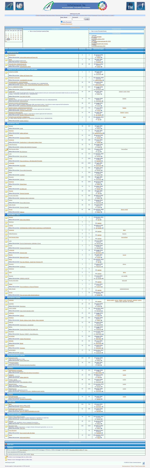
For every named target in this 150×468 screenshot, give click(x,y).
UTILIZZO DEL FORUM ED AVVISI (17, 64)
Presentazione (23, 62)
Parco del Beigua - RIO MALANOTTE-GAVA (31, 161)
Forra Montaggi (12, 430)
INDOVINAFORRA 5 (25, 437)
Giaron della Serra (24, 360)
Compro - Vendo (13, 379)
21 (15, 37)
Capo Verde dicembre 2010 (27, 310)
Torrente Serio (23, 252)
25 (8, 39)
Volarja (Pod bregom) (25, 338)
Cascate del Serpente (25, 248)
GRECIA (11, 322)
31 (6, 41)
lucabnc (126, 112)
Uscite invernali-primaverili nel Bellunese (30, 423)
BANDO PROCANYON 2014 (27, 115)
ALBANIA (11, 300)
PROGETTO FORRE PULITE (27, 89)
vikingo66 (124, 280)
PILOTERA (22, 165)
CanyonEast (124, 149)
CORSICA (11, 313)
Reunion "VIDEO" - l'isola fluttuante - (29, 334)
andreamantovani (124, 289)
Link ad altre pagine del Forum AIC (29, 57)
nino (99, 151)
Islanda (22, 352)
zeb (99, 119)
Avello (21, 128)
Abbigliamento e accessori (15, 370)
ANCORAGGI (23, 386)
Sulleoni (22, 315)
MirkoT (98, 94)
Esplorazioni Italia (13, 358)
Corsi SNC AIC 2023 (25, 96)
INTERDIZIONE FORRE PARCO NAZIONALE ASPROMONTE (35, 228)
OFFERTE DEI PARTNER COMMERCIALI (19, 117)
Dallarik (121, 91)
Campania (11, 139)
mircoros (99, 243)
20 (13, 37)
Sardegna (11, 181)
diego (124, 272)
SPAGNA (11, 341)
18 (8, 37)
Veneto (10, 209)
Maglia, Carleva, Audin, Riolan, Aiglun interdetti (32, 320)
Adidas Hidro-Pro (24, 377)
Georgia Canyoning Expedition (27, 365)
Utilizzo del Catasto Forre (26, 75)
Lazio (10, 153)
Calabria (11, 135)
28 (15, 39)
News (10, 404)
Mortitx (21, 343)
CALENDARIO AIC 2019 (26, 80)
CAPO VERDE (12, 308)
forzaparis (129, 300)
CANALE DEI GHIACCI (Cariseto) (28, 147)
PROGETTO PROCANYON (16, 112)
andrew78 (98, 329)
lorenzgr (99, 174)
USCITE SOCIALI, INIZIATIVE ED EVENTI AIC (20, 108)
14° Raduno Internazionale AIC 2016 (101, 41)
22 (18, 37)
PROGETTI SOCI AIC (14, 77)
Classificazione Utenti (25, 66)
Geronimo (98, 202)
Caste (98, 147)
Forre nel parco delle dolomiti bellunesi (29, 295)
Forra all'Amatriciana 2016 (98, 46)
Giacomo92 (99, 343)
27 (13, 39)
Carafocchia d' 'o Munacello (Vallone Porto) (31, 142)
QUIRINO (22, 174)
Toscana (11, 191)
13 (13, 35)
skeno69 (99, 161)
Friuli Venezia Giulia (14, 149)
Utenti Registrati (23, 449)
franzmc (99, 170)
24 (6, 39)
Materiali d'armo (13, 384)
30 (21, 39)
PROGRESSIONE (13, 396)
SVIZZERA (11, 345)
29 (18, 39)
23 (21, 37)
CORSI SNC (12, 91)
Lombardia (11, 163)
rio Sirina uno (23, 188)
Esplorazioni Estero (14, 362)
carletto (99, 142)
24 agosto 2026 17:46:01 (76, 449)
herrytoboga (99, 89)
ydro (99, 193)
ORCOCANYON (24, 101)
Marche (11, 167)
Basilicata (11, 130)
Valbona (22, 212)
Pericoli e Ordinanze (25, 406)
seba (120, 301)
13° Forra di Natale (96, 36)
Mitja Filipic (98, 338)
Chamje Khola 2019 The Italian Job (29, 329)
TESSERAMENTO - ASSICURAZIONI (18, 82)
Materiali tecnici (12, 388)
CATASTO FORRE (13, 71)
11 (8, 35)
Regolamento (12, 55)
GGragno (98, 266)
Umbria (10, 200)
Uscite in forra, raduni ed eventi (17, 416)
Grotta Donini (23, 184)
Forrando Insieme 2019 (26, 110)
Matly (128, 91)
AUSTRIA (11, 303)
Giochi (10, 435)
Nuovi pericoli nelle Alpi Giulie (27, 433)
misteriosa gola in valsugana (27, 198)
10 (6, 35)
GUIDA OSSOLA (24, 120)
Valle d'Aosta (12, 204)
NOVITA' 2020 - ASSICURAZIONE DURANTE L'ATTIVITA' (34, 84)
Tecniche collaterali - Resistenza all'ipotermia (31, 419)
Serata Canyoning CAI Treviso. (99, 43)
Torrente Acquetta (24, 193)
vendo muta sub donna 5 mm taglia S (29, 372)
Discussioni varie (13, 425)
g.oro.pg (99, 286)
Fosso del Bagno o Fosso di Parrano (29, 286)
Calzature (11, 374)
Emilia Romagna (13, 144)
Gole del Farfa (23, 156)
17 (6, 37)
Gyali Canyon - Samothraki (26, 324)
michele (99, 137)
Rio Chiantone (23, 151)
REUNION (11, 331)
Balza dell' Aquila (24, 257)
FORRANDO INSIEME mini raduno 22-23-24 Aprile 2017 (34, 105)
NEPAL (10, 327)
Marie (98, 315)
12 (11, 35)
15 (18, 35)
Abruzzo (11, 126)
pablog (98, 57)
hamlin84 (98, 433)
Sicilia (10, 186)
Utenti (10, 59)
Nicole (32, 454)
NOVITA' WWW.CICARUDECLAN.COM (29, 411)
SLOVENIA (11, 336)
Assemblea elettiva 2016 (97, 39)
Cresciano (22, 348)
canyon (99, 223)
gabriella (135, 300)
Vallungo (22, 179)
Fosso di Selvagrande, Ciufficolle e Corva (30, 243)
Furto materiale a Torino (26, 382)
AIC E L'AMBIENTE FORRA (16, 87)
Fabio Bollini (99, 334)
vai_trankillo (99, 115)
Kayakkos (98, 62)
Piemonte (11, 177)
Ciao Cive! (22, 428)
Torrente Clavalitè (24, 207)
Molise (10, 172)
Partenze (11, 421)
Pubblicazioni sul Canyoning (16, 408)
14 (15, 35)
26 (11, 39)
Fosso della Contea (25, 202)
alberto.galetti (98, 80)
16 (21, 35)
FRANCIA (11, 317)
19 (11, 37)
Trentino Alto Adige (13, 195)
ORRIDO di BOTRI (24, 278)
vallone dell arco (24, 133)
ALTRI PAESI (12, 350)
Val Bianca (22, 266)
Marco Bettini (98, 372)
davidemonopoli (99, 133)
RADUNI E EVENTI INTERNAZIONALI (18, 103)
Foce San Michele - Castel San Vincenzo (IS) (31, 261)
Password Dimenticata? (66, 23)
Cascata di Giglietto (25, 137)
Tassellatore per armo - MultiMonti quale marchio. (32, 391)
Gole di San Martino (25, 219)
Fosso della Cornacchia (26, 170)
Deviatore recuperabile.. (26, 399)
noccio (98, 105)
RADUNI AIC (12, 98)
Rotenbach (22, 306)
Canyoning (98, 74)
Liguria (10, 158)
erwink (125, 91)
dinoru (124, 264)
